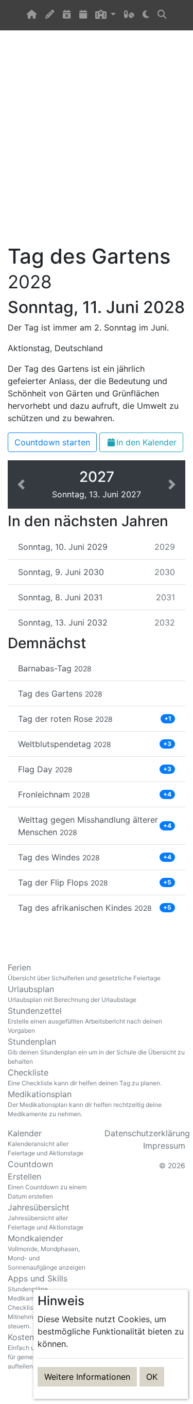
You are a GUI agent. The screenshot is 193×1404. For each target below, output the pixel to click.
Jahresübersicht (45, 1216)
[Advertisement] (96, 143)
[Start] (32, 15)
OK (151, 1377)
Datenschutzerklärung (147, 1133)
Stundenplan (96, 1050)
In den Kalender (146, 442)
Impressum (164, 1145)
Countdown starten (52, 442)
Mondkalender (46, 1252)
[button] (105, 15)
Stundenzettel (85, 1020)
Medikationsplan (85, 1103)
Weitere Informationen (87, 1377)
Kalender (45, 1142)
